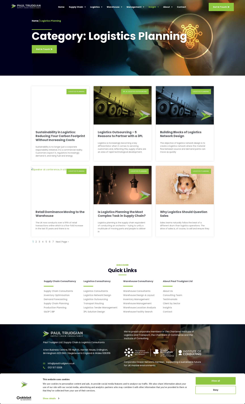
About (166, 7)
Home (61, 7)
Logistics (95, 7)
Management (134, 7)
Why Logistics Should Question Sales (183, 214)
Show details (49, 398)
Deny (215, 390)
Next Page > (62, 241)
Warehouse (113, 7)
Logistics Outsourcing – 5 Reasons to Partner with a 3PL (120, 134)
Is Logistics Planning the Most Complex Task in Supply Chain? (122, 214)
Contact (181, 7)
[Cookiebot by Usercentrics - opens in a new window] (24, 398)
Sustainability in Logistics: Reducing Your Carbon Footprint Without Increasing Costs (60, 136)
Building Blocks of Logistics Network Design (180, 134)
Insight (152, 7)
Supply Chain (76, 7)
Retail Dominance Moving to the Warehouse (60, 214)
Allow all (215, 381)
